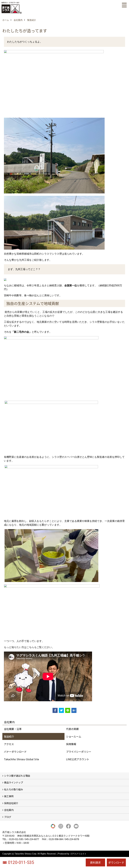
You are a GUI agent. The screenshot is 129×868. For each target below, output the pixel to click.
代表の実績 (72, 729)
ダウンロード (116, 862)
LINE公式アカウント (77, 759)
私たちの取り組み (13, 789)
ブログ (7, 816)
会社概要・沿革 (13, 729)
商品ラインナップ (13, 782)
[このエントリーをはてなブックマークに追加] (73, 710)
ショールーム (73, 736)
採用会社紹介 (11, 803)
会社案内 (9, 810)
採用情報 (71, 744)
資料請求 (95, 862)
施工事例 (9, 796)
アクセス (9, 744)
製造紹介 (9, 736)
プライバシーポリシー (78, 751)
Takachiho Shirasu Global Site (21, 759)
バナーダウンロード (15, 751)
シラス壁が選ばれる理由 (17, 775)
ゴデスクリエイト (78, 854)
